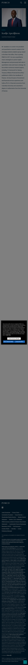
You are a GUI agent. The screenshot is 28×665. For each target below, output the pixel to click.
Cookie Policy (8, 334)
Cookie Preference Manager (13, 338)
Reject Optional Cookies (8, 341)
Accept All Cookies (19, 341)
